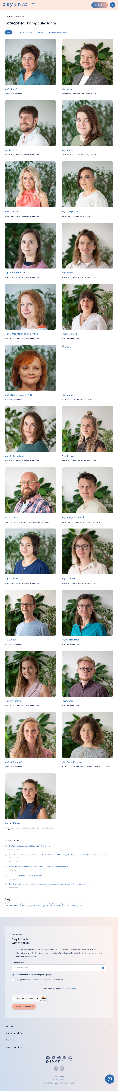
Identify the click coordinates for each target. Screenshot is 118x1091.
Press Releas (70, 905)
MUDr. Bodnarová (70, 640)
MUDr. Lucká (11, 89)
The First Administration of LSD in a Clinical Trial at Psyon (30, 846)
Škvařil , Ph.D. (11, 150)
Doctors (41, 32)
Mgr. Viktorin (68, 89)
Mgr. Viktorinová (13, 701)
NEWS (46, 905)
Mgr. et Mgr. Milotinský (73, 518)
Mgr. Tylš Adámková (72, 762)
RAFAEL (81, 905)
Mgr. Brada (67, 273)
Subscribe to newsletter (24, 1007)
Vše (8, 32)
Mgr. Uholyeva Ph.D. (72, 212)
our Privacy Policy (69, 989)
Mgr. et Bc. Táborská (15, 273)
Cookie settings (59, 1080)
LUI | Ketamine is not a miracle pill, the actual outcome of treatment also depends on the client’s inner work (49, 884)
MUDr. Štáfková (69, 334)
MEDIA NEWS (35, 905)
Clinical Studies (12, 905)
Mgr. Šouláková (12, 823)
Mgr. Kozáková (69, 579)
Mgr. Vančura (68, 395)
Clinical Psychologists (24, 32)
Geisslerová (68, 456)
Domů (8, 16)
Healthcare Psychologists (58, 32)
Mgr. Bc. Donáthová (14, 456)
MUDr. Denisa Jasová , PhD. (18, 395)
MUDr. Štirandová (13, 762)
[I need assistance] (109, 1079)
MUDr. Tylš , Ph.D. (13, 518)
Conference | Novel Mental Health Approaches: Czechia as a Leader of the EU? (38, 866)
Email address (18, 962)
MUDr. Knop (68, 701)
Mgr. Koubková (12, 579)
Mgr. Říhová (67, 150)
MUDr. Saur (10, 640)
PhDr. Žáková (11, 212)
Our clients (57, 905)
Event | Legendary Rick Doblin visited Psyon (25, 875)
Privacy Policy (59, 1076)
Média (24, 905)
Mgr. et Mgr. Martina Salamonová (21, 334)
